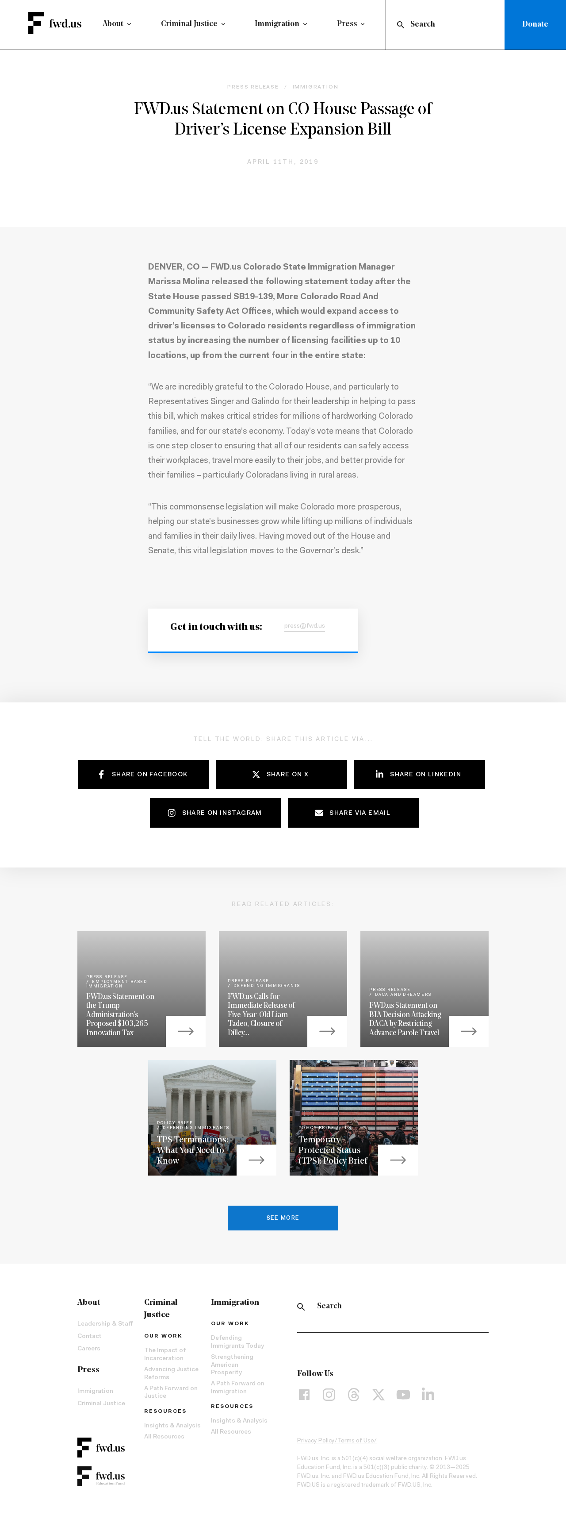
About (113, 24)
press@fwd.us (304, 626)
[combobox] (447, 25)
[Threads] (354, 1394)
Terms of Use (355, 1441)
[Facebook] (304, 1394)
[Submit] (400, 25)
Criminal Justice (189, 24)
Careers (88, 1349)
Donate (535, 25)
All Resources (164, 1437)
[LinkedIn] (428, 1394)
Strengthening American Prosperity (232, 1365)
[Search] (301, 1306)
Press (347, 24)
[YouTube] (403, 1394)
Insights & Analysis (172, 1426)
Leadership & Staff (105, 1324)
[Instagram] (329, 1394)
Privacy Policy (316, 1441)
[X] (378, 1394)
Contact (89, 1337)
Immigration (277, 24)
